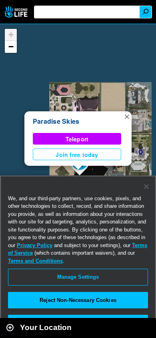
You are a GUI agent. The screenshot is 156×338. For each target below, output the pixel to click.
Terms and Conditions (35, 261)
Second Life (17, 12)
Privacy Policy (34, 245)
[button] (127, 116)
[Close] (146, 186)
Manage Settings (78, 277)
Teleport (77, 139)
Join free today (77, 155)
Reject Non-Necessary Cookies (78, 300)
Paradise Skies (56, 121)
